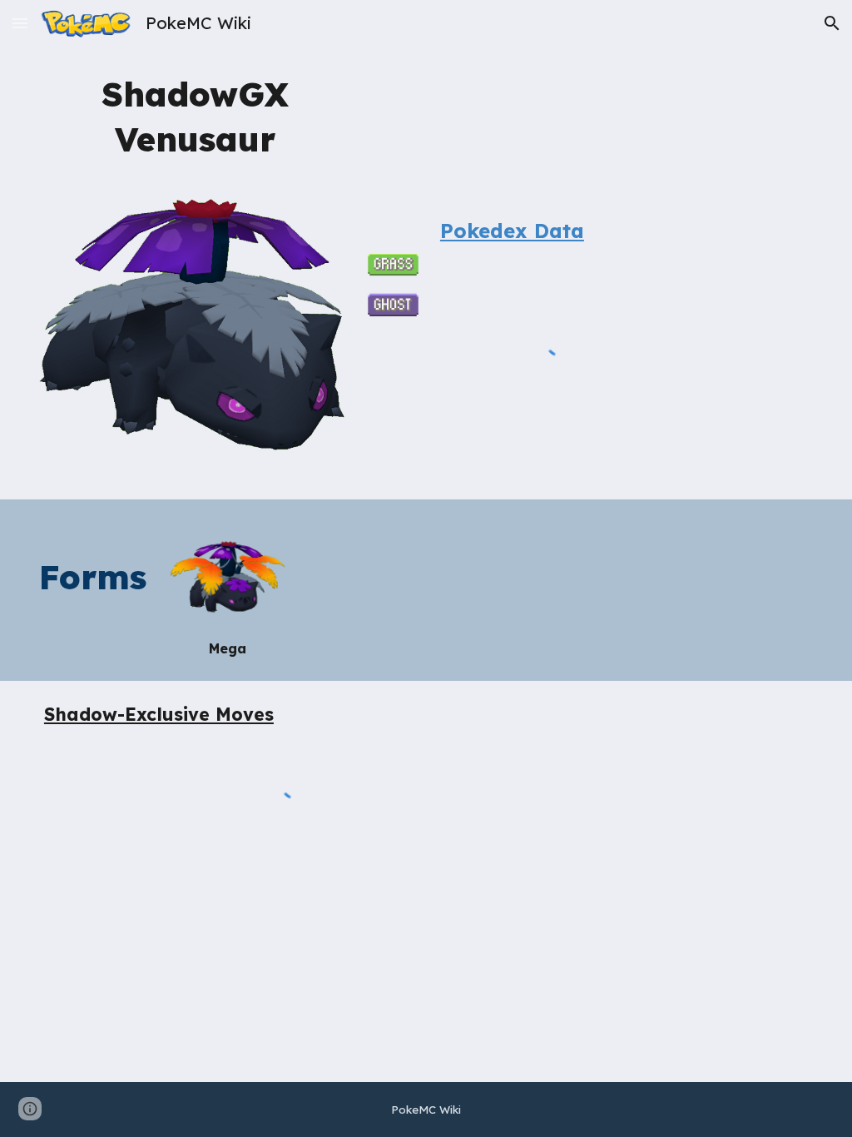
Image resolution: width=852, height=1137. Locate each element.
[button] (20, 23)
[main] (195, 115)
